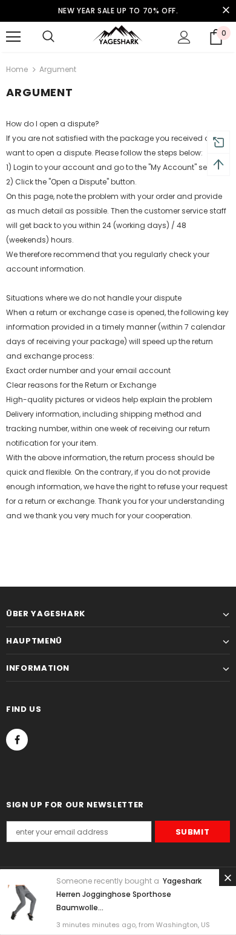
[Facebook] (17, 740)
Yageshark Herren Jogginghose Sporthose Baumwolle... (129, 894)
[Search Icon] (48, 37)
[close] (226, 11)
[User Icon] (184, 37)
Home (17, 69)
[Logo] (118, 36)
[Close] (227, 877)
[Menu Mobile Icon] (13, 37)
